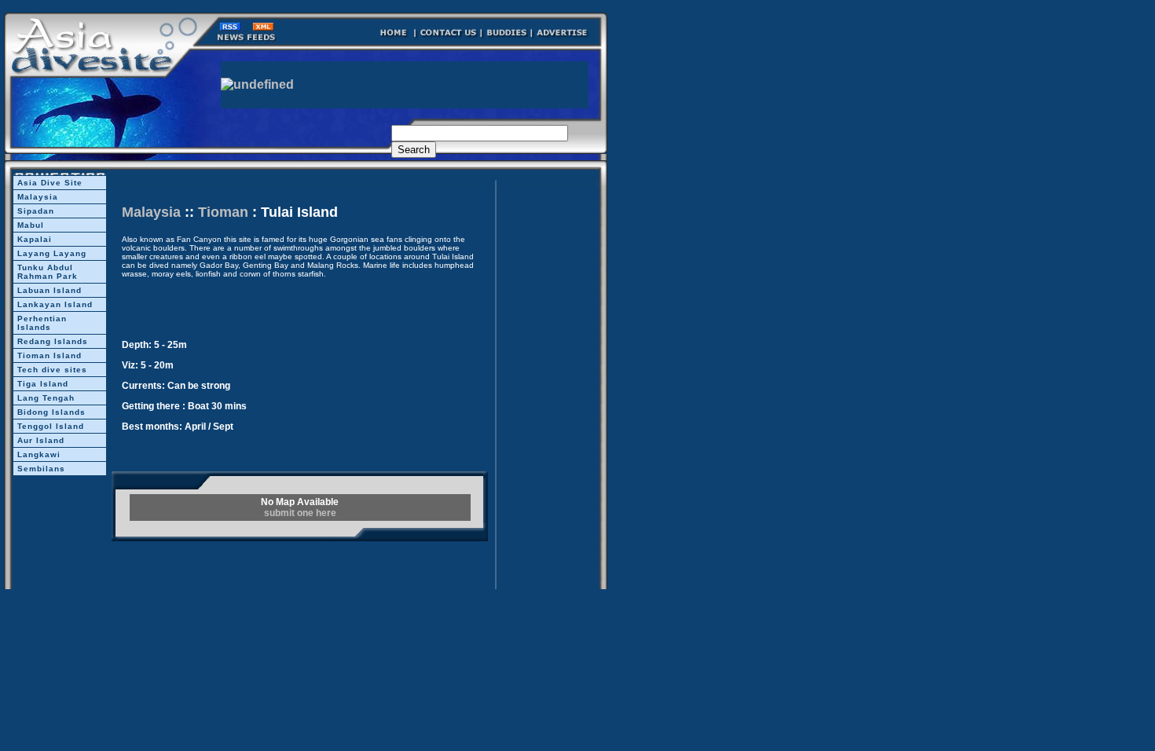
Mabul (30, 225)
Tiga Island (42, 383)
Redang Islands (52, 341)
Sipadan (35, 211)
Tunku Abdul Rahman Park (47, 271)
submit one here (300, 512)
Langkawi (38, 454)
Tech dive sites (52, 369)
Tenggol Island (50, 426)
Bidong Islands (51, 412)
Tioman (223, 212)
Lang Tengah (46, 398)
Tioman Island (49, 355)
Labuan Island (49, 290)
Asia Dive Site (49, 182)
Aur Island (40, 440)
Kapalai (34, 239)
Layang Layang (51, 253)
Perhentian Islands (42, 323)
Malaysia (37, 196)
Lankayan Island (55, 304)
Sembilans (41, 468)
